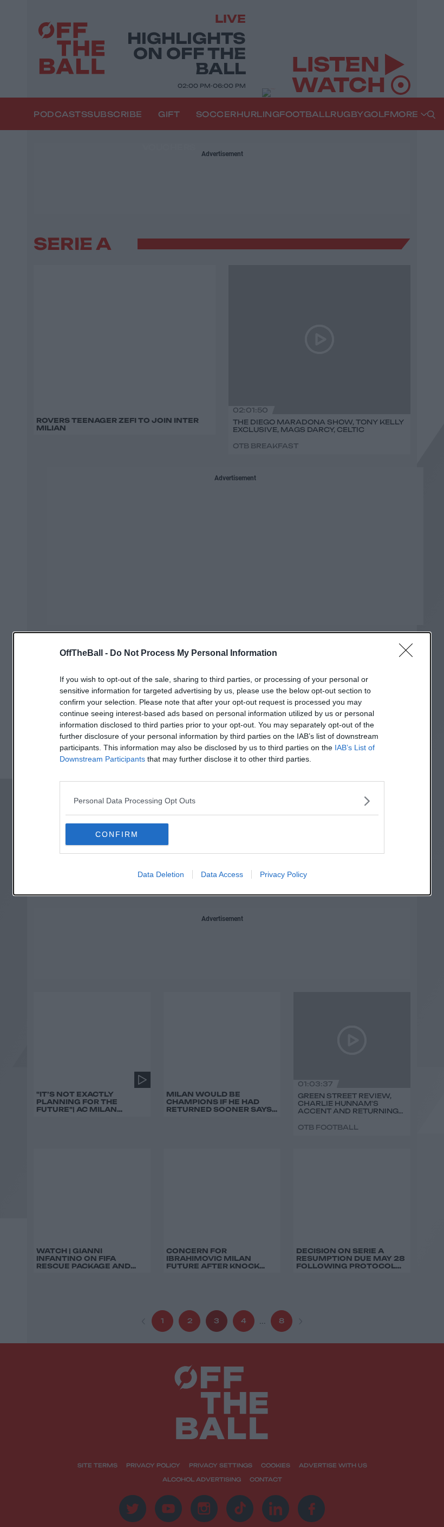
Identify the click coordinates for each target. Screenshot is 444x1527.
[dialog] (222, 764)
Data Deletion (161, 874)
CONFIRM (117, 834)
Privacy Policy (283, 874)
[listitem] (222, 801)
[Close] (409, 653)
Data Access (222, 874)
